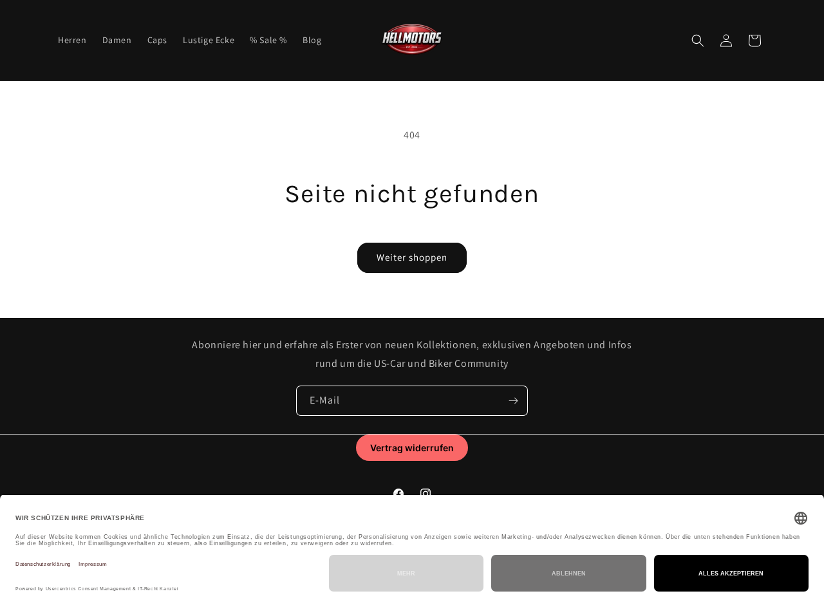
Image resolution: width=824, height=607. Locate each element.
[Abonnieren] (513, 401)
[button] (698, 40)
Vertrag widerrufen (412, 447)
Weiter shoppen (412, 257)
